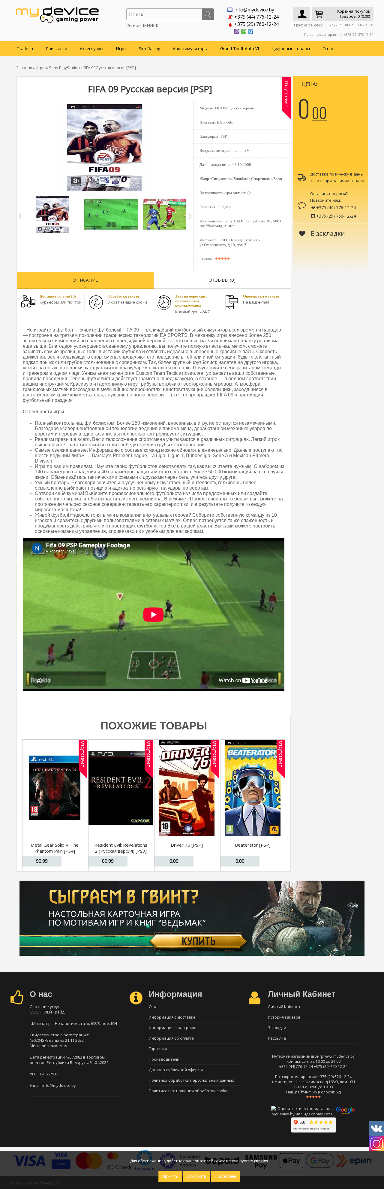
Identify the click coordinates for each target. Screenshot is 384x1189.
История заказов (284, 1017)
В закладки (327, 233)
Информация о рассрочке (173, 1027)
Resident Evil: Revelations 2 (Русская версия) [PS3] (120, 848)
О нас (328, 48)
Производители (164, 1059)
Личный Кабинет (284, 1006)
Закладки (277, 1027)
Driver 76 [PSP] (187, 845)
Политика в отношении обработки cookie (189, 1090)
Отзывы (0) (222, 280)
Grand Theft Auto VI (239, 48)
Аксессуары (91, 48)
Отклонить (196, 1176)
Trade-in (25, 48)
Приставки (56, 48)
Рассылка (277, 1038)
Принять (170, 1176)
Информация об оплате (171, 1038)
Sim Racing (149, 48)
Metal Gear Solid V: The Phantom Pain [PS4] (55, 848)
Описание (85, 280)
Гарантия (158, 1048)
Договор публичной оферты (176, 1069)
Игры (121, 48)
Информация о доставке (172, 1017)
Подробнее (225, 1176)
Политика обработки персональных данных (191, 1080)
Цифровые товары (291, 48)
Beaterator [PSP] (253, 845)
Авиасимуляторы (190, 48)
